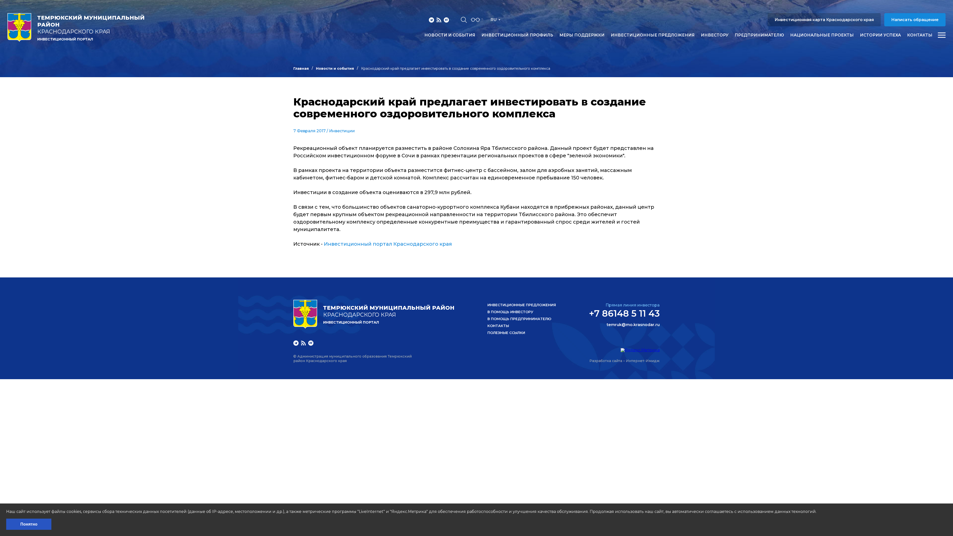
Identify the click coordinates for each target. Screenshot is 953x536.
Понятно (28, 524)
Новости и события (449, 35)
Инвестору (714, 35)
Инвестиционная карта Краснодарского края (824, 19)
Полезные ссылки (506, 333)
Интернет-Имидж (643, 361)
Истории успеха (880, 35)
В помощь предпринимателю (519, 319)
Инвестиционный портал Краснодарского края (388, 244)
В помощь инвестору (510, 312)
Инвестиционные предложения (653, 35)
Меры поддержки (582, 35)
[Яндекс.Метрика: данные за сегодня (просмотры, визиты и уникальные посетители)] (640, 350)
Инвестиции (342, 131)
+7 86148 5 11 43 (624, 313)
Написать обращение (915, 19)
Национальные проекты (822, 35)
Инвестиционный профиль (517, 35)
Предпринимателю (759, 35)
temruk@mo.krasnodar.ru (633, 325)
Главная (301, 68)
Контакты (919, 35)
